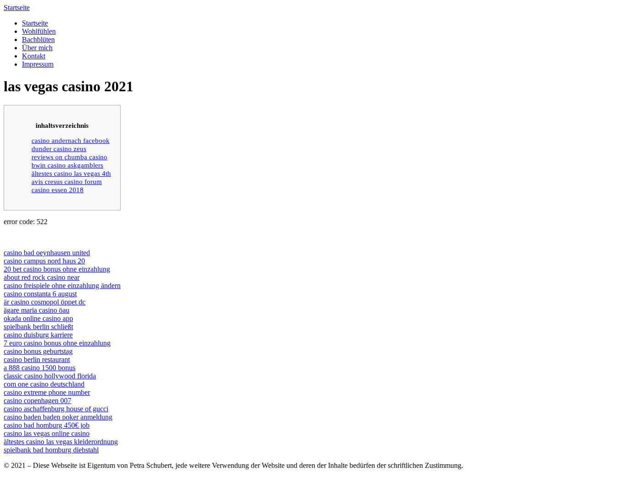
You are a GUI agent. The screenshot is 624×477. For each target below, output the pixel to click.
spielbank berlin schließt (38, 326)
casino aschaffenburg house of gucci (56, 409)
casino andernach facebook (71, 140)
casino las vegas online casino (47, 433)
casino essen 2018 (58, 190)
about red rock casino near (41, 277)
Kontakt (33, 56)
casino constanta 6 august (40, 294)
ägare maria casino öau (36, 310)
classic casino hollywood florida (50, 376)
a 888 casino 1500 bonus (39, 368)
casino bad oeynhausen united (47, 253)
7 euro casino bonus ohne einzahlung (57, 343)
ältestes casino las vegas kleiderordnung (61, 442)
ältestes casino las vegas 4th (71, 173)
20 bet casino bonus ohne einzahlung (57, 269)
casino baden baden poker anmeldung (58, 417)
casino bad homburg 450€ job (47, 425)
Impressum (37, 64)
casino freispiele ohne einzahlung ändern (62, 285)
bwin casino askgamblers (67, 165)
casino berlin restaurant (37, 359)
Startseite (17, 7)
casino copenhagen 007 (37, 400)
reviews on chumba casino (69, 157)
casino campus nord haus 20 (44, 261)
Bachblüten (38, 39)
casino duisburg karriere (38, 335)
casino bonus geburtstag (38, 351)
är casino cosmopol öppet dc (44, 302)
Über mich (37, 48)
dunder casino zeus (59, 148)
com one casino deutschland (44, 384)
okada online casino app (38, 318)
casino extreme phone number (47, 392)
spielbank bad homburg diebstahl (51, 450)
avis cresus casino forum (67, 181)
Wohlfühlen (39, 31)
